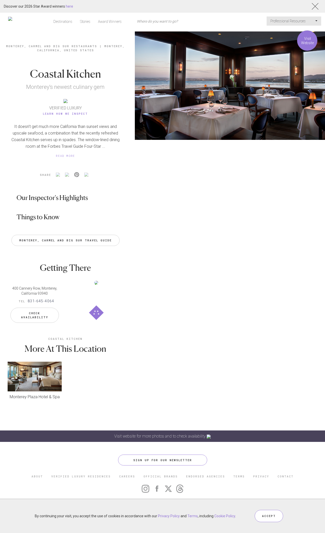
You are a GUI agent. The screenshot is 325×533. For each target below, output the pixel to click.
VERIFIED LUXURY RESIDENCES (81, 476)
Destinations (62, 22)
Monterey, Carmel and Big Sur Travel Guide (65, 240)
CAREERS (127, 476)
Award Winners (110, 22)
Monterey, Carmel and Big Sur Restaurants (51, 46)
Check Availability (34, 315)
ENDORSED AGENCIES (205, 476)
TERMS (239, 476)
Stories (85, 22)
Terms (192, 516)
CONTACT (286, 476)
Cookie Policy (224, 516)
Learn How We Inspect (65, 113)
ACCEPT (269, 516)
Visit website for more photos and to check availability (160, 436)
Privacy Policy (169, 516)
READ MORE (65, 156)
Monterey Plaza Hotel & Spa (35, 396)
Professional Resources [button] (288, 21)
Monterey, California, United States (81, 48)
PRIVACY (261, 476)
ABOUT (37, 476)
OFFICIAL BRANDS (160, 476)
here (69, 6)
